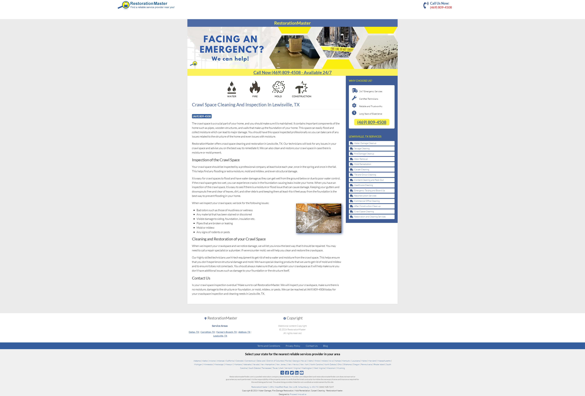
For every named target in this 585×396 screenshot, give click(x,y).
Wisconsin (330, 368)
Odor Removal (361, 159)
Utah (281, 368)
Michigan (198, 364)
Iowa (331, 360)
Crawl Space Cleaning (364, 211)
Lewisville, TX (220, 335)
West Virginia (319, 368)
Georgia (295, 360)
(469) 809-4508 (441, 7)
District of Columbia (275, 360)
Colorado (239, 360)
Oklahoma (347, 364)
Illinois (317, 360)
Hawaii (304, 360)
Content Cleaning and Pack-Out (369, 180)
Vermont (288, 368)
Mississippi (218, 364)
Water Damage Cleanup (365, 143)
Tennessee (266, 368)
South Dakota (254, 368)
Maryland (372, 360)
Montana (238, 364)
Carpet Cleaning (361, 169)
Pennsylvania (366, 364)
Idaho (310, 360)
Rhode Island (379, 364)
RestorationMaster (259, 387)
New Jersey (281, 364)
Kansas (338, 360)
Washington (306, 368)
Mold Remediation (362, 164)
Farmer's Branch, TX (226, 332)
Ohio (339, 364)
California (230, 360)
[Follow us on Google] (282, 373)
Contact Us (312, 345)
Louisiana (356, 360)
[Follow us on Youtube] (302, 372)
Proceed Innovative (298, 394)
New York (304, 364)
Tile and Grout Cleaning (365, 174)
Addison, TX (244, 332)
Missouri (228, 364)
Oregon (356, 364)
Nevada (256, 364)
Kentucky (346, 360)
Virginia (297, 368)
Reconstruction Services (365, 195)
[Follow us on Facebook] (287, 372)
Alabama (196, 360)
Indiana (324, 360)
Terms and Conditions (268, 345)
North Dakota (330, 364)
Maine (364, 360)
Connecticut (250, 360)
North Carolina (316, 364)
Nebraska (247, 364)
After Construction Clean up (367, 206)
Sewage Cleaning (362, 148)
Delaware (261, 360)
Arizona (212, 360)
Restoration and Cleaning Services (370, 216)
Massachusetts (384, 360)
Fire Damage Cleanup (364, 153)
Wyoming (341, 368)
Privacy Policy (293, 345)
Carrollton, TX (208, 332)
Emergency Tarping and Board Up (369, 190)
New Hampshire (268, 364)
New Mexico (293, 364)
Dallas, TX (194, 332)
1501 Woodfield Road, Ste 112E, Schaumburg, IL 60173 (293, 387)
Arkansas (220, 360)
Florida (288, 360)
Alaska (204, 360)
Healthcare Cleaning (363, 185)
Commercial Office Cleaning (367, 201)
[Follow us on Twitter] (292, 372)
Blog (325, 345)
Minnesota (208, 364)
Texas (275, 368)
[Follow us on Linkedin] (297, 372)
